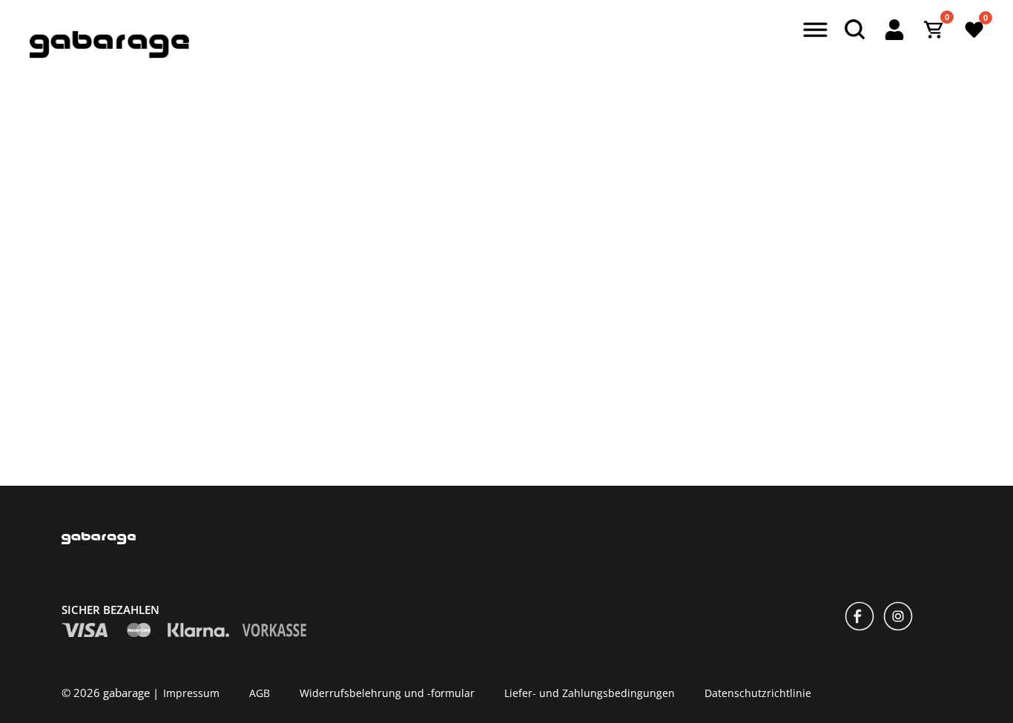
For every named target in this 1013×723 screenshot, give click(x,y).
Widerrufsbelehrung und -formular (387, 692)
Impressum (191, 692)
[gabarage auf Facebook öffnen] (859, 618)
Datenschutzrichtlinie (758, 692)
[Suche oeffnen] (854, 29)
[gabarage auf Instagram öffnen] (898, 618)
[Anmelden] (894, 29)
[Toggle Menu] (813, 31)
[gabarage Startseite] (109, 54)
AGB (259, 692)
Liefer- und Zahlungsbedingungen (589, 692)
